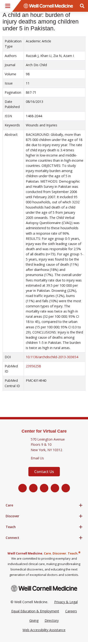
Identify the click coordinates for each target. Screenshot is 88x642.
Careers (71, 611)
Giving (33, 620)
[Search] (82, 6)
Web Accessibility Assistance (44, 630)
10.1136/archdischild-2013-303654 (52, 357)
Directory (52, 620)
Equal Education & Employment (35, 611)
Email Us (37, 458)
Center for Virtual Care (44, 431)
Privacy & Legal (66, 602)
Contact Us (44, 471)
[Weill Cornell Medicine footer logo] (44, 588)
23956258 (33, 366)
